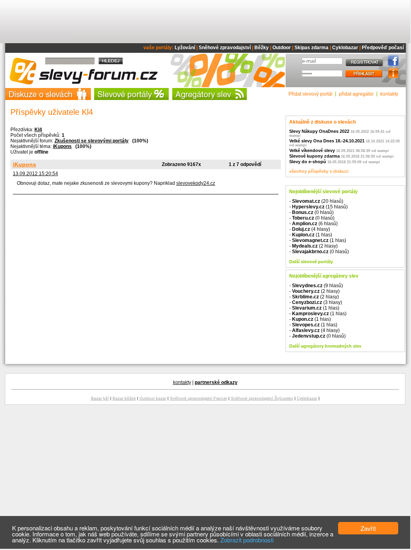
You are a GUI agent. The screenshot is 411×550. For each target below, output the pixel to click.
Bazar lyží (100, 398)
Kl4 (38, 129)
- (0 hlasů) (311, 212)
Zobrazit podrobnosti (247, 540)
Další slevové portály (311, 261)
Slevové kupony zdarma (314, 156)
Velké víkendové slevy (312, 150)
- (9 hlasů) (316, 285)
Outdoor (281, 47)
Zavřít (368, 528)
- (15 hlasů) (318, 207)
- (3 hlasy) (315, 302)
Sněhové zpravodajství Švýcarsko (262, 398)
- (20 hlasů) (316, 201)
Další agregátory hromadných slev (325, 346)
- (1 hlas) (310, 235)
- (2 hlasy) (313, 246)
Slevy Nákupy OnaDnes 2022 (319, 131)
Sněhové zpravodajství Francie (198, 398)
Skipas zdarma (311, 47)
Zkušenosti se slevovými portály (91, 141)
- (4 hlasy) (309, 229)
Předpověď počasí (383, 47)
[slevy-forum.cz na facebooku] (391, 64)
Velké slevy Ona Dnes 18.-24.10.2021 (327, 140)
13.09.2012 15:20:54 (35, 173)
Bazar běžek (124, 398)
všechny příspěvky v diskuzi (319, 171)
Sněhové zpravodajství (225, 47)
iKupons (62, 146)
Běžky (261, 47)
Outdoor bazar (152, 398)
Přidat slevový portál (310, 94)
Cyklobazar (345, 47)
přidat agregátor (356, 94)
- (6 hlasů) (313, 223)
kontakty (389, 94)
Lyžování (185, 47)
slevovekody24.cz (195, 183)
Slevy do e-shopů (307, 161)
